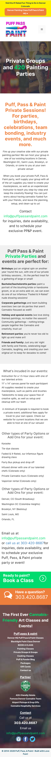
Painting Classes (25, 648)
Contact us (25, 670)
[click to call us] (25, 596)
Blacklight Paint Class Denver (25, 641)
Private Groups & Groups (26, 652)
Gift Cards (25, 666)
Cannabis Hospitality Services (25, 706)
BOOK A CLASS (25, 645)
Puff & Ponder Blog (25, 659)
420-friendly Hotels (25, 695)
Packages (25, 663)
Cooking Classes (25, 656)
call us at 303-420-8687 (25, 543)
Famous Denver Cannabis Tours (25, 698)
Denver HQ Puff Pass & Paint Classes (25, 638)
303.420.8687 (25, 723)
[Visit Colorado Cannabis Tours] (26, 690)
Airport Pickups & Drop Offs (25, 702)
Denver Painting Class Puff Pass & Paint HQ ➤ (25, 12)
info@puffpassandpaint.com (25, 216)
